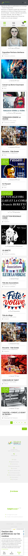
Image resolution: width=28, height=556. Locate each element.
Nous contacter (14, 526)
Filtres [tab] (23, 25)
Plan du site (19, 523)
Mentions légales (10, 523)
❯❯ (25, 422)
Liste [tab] (4, 25)
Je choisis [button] (11, 553)
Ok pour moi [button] (19, 553)
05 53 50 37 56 (14, 455)
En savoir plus (4, 549)
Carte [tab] (13, 25)
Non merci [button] (4, 553)
